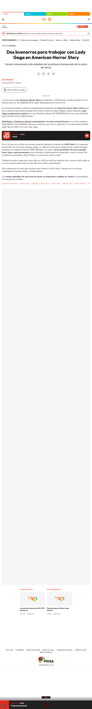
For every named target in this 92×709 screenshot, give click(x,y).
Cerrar (88, 33)
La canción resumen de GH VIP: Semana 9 (32, 609)
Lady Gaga (35, 184)
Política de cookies (48, 650)
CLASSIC (28, 14)
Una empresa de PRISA (46, 659)
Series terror (56, 184)
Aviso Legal (9, 650)
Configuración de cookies (64, 650)
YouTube (41, 622)
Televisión (12, 46)
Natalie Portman (47, 40)
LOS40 (5, 14)
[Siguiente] (89, 40)
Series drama (45, 184)
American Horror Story (10, 184)
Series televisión (80, 184)
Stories (59, 622)
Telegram (53, 74)
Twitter (44, 74)
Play (46, 705)
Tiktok (37, 622)
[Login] (89, 19)
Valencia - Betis (62, 40)
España (4, 27)
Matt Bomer (7, 121)
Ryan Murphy (60, 110)
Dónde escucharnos (46, 652)
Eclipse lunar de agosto (29, 40)
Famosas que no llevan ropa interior (58, 609)
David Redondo (7, 80)
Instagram (32, 622)
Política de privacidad (33, 650)
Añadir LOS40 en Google (16, 90)
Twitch (55, 622)
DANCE (49, 14)
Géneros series (67, 184)
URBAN (71, 14)
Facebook (39, 74)
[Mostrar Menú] (3, 19)
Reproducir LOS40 (87, 135)
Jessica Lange (32, 147)
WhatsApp (48, 74)
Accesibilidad (19, 650)
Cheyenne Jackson (23, 121)
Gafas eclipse (75, 40)
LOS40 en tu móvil (81, 650)
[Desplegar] (46, 697)
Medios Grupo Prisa (46, 665)
